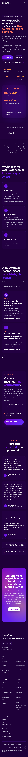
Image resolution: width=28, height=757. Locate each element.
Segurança (16, 747)
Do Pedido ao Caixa (7, 695)
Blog (3, 722)
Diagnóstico (5, 731)
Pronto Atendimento (20, 665)
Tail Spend (4, 661)
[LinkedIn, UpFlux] (3, 643)
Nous (3, 685)
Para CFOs (18, 690)
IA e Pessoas (19, 700)
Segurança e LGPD (6, 736)
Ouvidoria (10, 747)
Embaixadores (19, 692)
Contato (17, 702)
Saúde (18, 57)
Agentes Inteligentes (7, 692)
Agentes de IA (5, 719)
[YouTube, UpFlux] (10, 643)
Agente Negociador (7, 668)
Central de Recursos (7, 717)
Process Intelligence (7, 690)
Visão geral (4, 682)
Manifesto (18, 685)
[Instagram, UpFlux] (6, 643)
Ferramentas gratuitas (7, 724)
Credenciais (18, 687)
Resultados (18, 697)
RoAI (3, 687)
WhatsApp (6, 647)
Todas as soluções (6, 734)
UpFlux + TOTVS (6, 675)
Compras (6, 57)
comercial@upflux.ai (8, 649)
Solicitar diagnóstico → (14, 614)
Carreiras (18, 695)
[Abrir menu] (24, 2)
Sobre (17, 682)
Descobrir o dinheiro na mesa (12, 62)
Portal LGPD (3, 747)
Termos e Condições (21, 705)
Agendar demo (14, 609)
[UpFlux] (7, 3)
